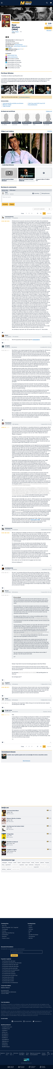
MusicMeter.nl (5, 1035)
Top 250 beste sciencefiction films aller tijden (12, 962)
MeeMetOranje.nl (6, 1046)
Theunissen (8, 423)
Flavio (6, 698)
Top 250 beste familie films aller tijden (10, 966)
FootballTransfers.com (7, 1026)
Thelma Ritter (9, 47)
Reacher (30, 925)
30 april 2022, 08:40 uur (46, 336)
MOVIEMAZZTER (9, 568)
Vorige (22, 213)
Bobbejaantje (8, 528)
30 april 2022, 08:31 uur (46, 218)
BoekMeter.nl (5, 1037)
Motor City (4, 925)
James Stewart (17, 46)
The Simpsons (32, 936)
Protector (4, 931)
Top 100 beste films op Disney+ (9, 973)
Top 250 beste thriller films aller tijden (10, 964)
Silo (29, 932)
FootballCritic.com (6, 1028)
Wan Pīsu (31, 938)
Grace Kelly (23, 46)
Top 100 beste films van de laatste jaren (10, 970)
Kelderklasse (5, 1043)
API (52, 1054)
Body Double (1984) (35, 519)
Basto (6, 335)
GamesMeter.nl (5, 1039)
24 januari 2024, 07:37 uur (46, 529)
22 (44, 213)
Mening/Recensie (46, 193)
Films (6, 6)
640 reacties (49, 30)
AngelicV (7, 683)
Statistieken (39, 18)
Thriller (13, 31)
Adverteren (15, 1053)
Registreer (2, 1053)
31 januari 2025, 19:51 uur (46, 592)
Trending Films (4, 923)
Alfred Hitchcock (18, 44)
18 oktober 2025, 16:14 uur (46, 700)
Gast (6, 192)
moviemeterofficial (17, 1021)
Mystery (17, 31)
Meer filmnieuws (26, 760)
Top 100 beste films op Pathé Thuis (9, 975)
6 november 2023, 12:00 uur (45, 347)
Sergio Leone (8, 710)
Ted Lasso (31, 929)
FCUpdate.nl (4, 1030)
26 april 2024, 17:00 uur (46, 569)
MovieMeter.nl (5, 1034)
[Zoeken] (47, 3)
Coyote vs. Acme (5, 938)
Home (2, 6)
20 (37, 213)
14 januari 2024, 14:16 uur (46, 424)
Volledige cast (49, 111)
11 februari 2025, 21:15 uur (46, 684)
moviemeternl (28, 1021)
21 (40, 213)
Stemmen (25, 18)
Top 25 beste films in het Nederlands (10, 982)
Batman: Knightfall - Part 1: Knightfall (10, 927)
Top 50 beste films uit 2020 (8, 977)
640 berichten (5, 190)
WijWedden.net (5, 1041)
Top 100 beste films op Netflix (8, 971)
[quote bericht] (50, 333)
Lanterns (30, 927)
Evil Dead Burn (5, 934)
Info (13, 18)
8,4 (20, 49)
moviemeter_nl (37, 1021)
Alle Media (49, 131)
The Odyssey (5, 929)
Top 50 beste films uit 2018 (8, 979)
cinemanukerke (9, 216)
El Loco (7, 590)
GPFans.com (5, 1032)
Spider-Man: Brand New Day (8, 932)
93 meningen (12, 190)
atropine (7, 346)
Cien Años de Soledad (33, 934)
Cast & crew (18, 18)
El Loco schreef (17, 597)
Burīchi (30, 931)
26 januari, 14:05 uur (47, 711)
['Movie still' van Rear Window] (9, 89)
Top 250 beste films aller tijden (8, 961)
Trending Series (31, 923)
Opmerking (36, 193)
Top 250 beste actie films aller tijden (10, 968)
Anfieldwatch (5, 1044)
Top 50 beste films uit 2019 (8, 980)
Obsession (4, 936)
